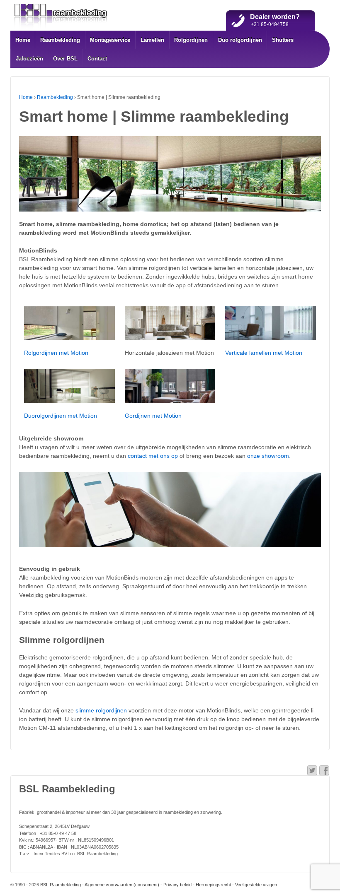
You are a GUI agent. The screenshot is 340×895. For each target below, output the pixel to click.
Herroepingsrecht (213, 884)
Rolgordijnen (191, 40)
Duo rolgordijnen (240, 40)
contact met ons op (153, 455)
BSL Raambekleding (60, 884)
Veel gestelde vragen (256, 884)
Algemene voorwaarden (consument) (122, 884)
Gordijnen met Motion (153, 415)
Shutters (283, 40)
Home (22, 40)
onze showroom (268, 455)
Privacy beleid (177, 884)
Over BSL (65, 58)
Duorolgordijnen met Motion (60, 415)
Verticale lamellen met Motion (263, 352)
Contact (97, 58)
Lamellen (152, 40)
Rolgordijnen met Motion (56, 352)
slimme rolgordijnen (101, 710)
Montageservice (110, 40)
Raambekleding (60, 40)
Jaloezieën (29, 58)
